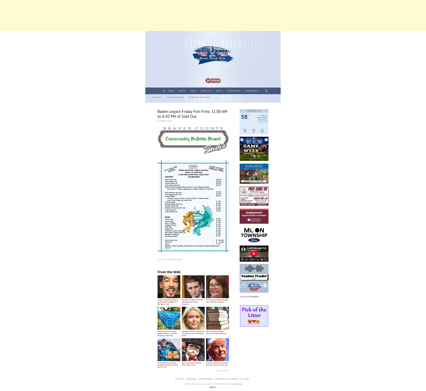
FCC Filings (245, 379)
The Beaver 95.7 (251, 91)
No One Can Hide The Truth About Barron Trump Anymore (192, 302)
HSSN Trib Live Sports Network (227, 379)
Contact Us (206, 91)
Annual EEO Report (206, 379)
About (219, 91)
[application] (254, 254)
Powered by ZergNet (223, 370)
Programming (233, 91)
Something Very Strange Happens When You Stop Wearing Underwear (167, 333)
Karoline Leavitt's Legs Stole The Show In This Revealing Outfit (193, 333)
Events (193, 91)
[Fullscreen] (265, 259)
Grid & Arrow (237, 384)
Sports (181, 91)
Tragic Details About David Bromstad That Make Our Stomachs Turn (168, 302)
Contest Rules (191, 379)
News (171, 91)
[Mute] (262, 259)
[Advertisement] (66, 15)
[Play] (242, 259)
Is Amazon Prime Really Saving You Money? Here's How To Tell (168, 365)
